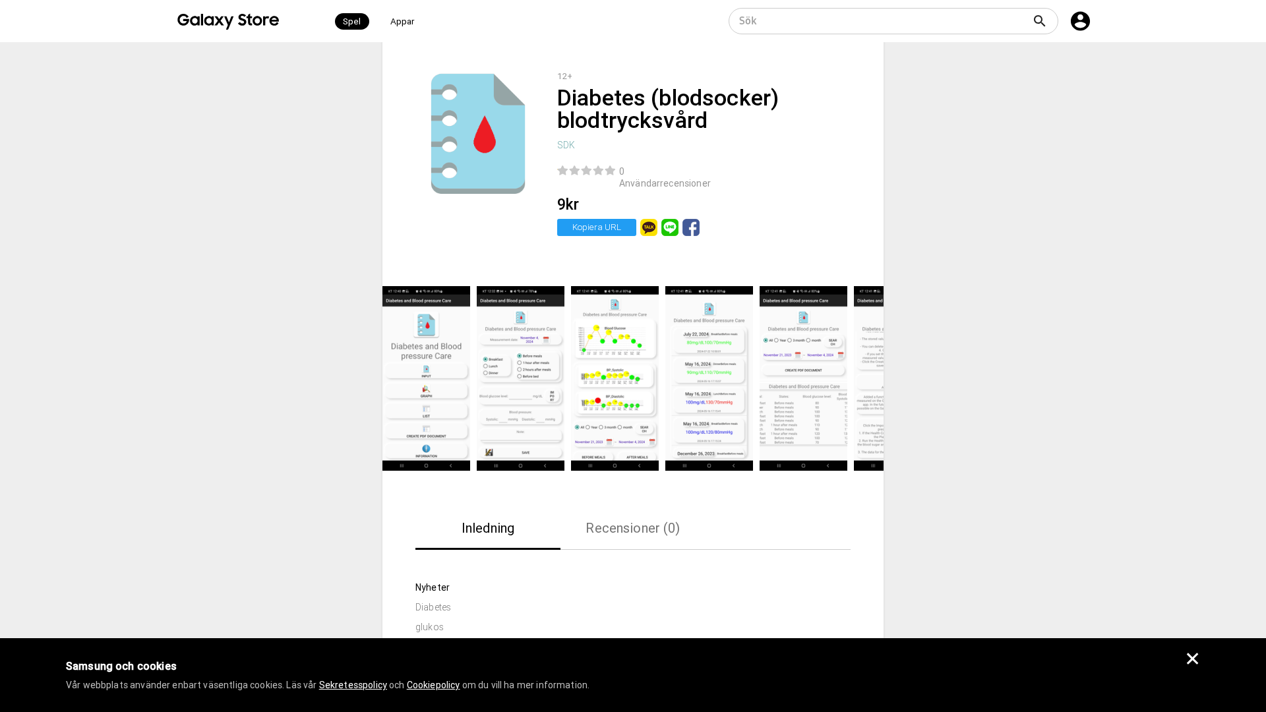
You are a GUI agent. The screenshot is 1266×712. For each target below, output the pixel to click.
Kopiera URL (596, 227)
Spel (352, 21)
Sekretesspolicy (353, 685)
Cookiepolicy (433, 685)
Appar (402, 21)
